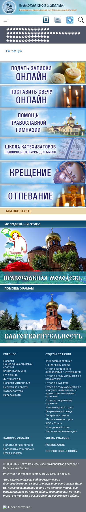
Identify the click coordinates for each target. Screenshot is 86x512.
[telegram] (69, 20)
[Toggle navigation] (5, 20)
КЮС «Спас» (53, 423)
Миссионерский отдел (59, 407)
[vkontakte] (45, 20)
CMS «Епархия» (60, 474)
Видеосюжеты (12, 395)
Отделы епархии (58, 354)
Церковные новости (15, 387)
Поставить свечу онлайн (18, 449)
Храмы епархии (57, 438)
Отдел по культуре (57, 382)
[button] (81, 20)
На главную (14, 51)
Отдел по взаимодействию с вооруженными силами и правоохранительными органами (63, 392)
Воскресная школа (57, 415)
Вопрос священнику (61, 451)
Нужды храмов (12, 453)
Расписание (55, 444)
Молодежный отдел (57, 427)
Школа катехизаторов (59, 419)
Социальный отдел (57, 364)
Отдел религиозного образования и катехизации (63, 370)
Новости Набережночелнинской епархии (17, 364)
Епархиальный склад (58, 411)
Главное (9, 354)
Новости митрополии (16, 382)
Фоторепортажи (13, 391)
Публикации (10, 375)
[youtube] (57, 20)
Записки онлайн (16, 438)
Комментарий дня (14, 371)
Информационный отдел (61, 431)
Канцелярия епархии (58, 361)
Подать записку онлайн (18, 444)
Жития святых (12, 379)
